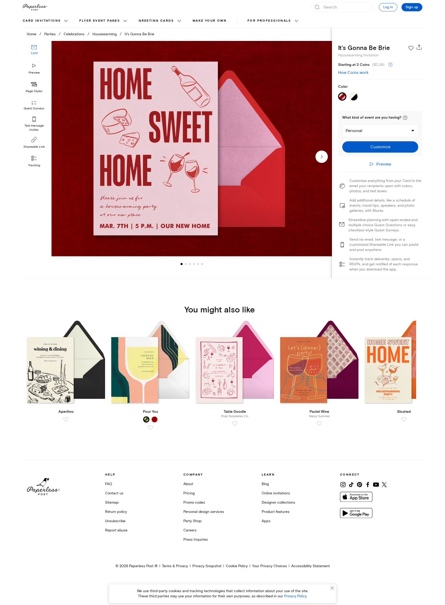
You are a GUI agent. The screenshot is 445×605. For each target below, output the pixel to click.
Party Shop (192, 521)
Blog (265, 484)
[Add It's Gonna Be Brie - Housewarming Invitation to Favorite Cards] (411, 48)
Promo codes (194, 502)
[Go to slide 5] (194, 264)
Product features (275, 512)
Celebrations (74, 34)
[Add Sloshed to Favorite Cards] (404, 419)
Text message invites (34, 128)
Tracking (34, 165)
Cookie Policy (237, 566)
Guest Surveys (34, 109)
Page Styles (34, 91)
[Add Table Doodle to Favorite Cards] (235, 423)
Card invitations (42, 21)
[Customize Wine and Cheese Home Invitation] (191, 149)
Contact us (114, 493)
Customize (380, 147)
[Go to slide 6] (198, 264)
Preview (34, 73)
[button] (405, 117)
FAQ (108, 484)
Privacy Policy (295, 596)
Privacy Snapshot (206, 566)
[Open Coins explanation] (390, 64)
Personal (354, 130)
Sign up (412, 7)
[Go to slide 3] (186, 264)
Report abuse (116, 530)
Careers (189, 530)
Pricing (189, 493)
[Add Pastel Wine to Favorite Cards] (319, 423)
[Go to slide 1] (182, 264)
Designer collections (278, 502)
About (188, 484)
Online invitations (276, 493)
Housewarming (104, 34)
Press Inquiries (195, 539)
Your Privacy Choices (269, 566)
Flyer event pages (99, 21)
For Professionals (269, 21)
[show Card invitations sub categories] (66, 21)
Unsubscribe (115, 521)
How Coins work (353, 72)
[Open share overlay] (419, 47)
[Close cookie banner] (332, 588)
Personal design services (203, 512)
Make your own (210, 21)
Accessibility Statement (310, 566)
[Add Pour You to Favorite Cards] (150, 428)
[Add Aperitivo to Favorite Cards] (66, 419)
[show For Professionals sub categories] (296, 21)
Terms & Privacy (175, 566)
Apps (266, 521)
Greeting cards (156, 21)
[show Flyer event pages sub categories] (125, 21)
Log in (388, 7)
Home (31, 34)
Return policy (116, 512)
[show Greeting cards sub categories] (179, 21)
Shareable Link (34, 147)
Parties (50, 34)
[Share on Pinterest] (359, 484)
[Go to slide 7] (202, 264)
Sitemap (112, 502)
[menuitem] (46, 21)
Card (34, 53)
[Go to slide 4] (190, 264)
